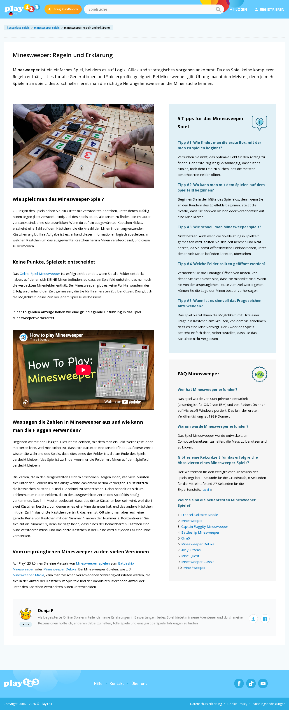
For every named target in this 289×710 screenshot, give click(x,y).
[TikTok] (251, 683)
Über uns (139, 683)
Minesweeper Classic (197, 561)
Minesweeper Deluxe (60, 569)
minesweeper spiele (47, 28)
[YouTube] (263, 683)
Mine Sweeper (194, 567)
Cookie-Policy (237, 704)
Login (241, 9)
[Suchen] (218, 9)
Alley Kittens (191, 550)
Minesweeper (192, 520)
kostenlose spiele (18, 28)
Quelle (207, 490)
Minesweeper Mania (28, 575)
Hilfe (98, 683)
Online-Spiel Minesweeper (40, 273)
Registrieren (272, 9)
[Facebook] (239, 683)
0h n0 (185, 538)
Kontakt (117, 683)
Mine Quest (190, 556)
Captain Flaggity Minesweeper (204, 526)
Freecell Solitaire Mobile (199, 514)
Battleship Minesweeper (200, 532)
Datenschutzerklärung (206, 704)
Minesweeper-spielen (93, 563)
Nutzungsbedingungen (269, 704)
